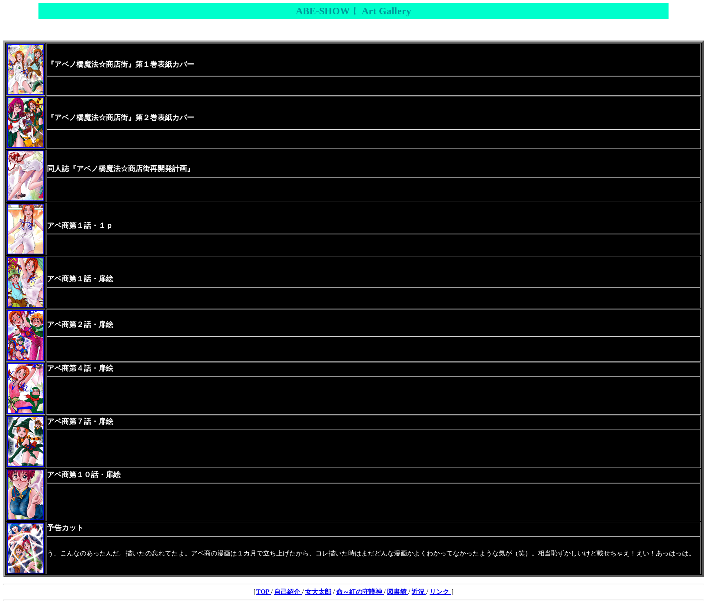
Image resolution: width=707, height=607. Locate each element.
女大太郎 (318, 591)
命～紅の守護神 (360, 591)
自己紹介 (288, 591)
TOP (263, 591)
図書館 (397, 591)
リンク (439, 591)
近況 (419, 591)
